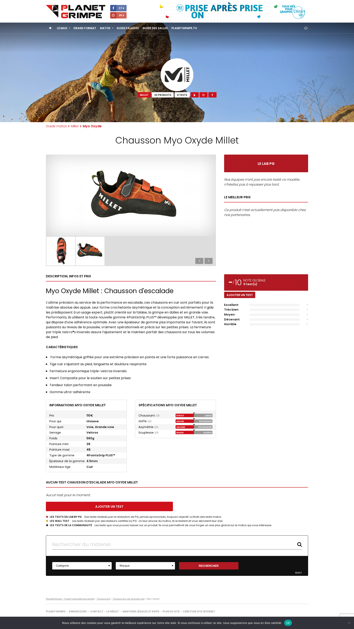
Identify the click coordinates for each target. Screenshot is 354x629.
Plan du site (171, 611)
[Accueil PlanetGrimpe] (50, 28)
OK (288, 622)
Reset (298, 572)
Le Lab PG (266, 163)
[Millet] (177, 74)
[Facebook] (212, 95)
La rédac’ (113, 611)
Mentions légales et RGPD (141, 611)
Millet (144, 95)
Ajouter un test (240, 295)
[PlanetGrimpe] (75, 11)
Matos (105, 28)
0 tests (182, 95)
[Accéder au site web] (195, 95)
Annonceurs (78, 611)
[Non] (349, 623)
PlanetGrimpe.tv (184, 28)
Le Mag (62, 28)
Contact (96, 611)
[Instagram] (204, 95)
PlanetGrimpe (56, 611)
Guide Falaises (128, 28)
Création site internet (199, 611)
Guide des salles (155, 28)
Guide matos (56, 126)
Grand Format (84, 28)
